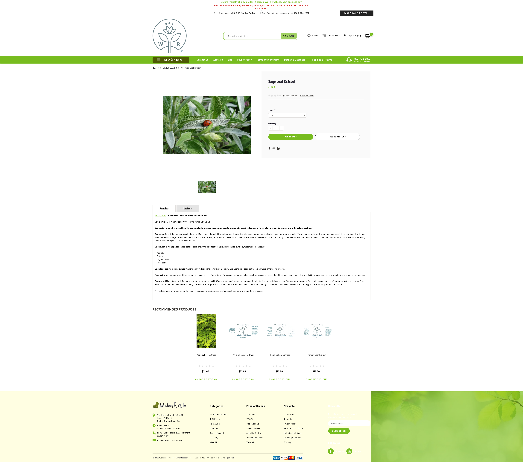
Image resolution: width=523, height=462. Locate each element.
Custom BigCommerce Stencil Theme (210, 458)
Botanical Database (295, 59)
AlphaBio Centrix (253, 433)
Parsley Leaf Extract (317, 354)
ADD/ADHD (215, 423)
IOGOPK (249, 419)
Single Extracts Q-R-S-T (171, 68)
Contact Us (202, 59)
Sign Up (358, 35)
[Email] (274, 148)
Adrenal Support (217, 433)
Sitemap (287, 442)
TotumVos (251, 414)
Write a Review (307, 95)
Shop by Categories (172, 59)
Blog (230, 59)
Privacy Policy (244, 59)
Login (350, 35)
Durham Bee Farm (254, 437)
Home (155, 68)
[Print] (278, 148)
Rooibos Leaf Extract (280, 354)
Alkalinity (214, 437)
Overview (164, 208)
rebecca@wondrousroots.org (170, 440)
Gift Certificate (333, 35)
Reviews (187, 208)
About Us (218, 59)
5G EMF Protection (218, 414)
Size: (272, 110)
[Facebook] (269, 148)
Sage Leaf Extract (193, 68)
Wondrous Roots (356, 13)
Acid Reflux (215, 419)
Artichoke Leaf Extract (243, 354)
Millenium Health (253, 428)
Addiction (214, 428)
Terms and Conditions (267, 59)
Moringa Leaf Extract (206, 354)
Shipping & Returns (322, 59)
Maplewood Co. (252, 423)
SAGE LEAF (160, 215)
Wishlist (314, 35)
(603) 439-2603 (362, 59)
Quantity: (272, 123)
